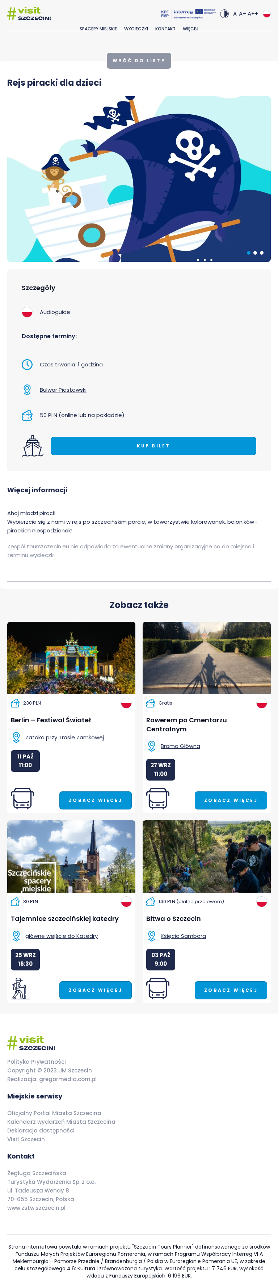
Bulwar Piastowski (63, 390)
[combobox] (267, 14)
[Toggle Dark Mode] (224, 13)
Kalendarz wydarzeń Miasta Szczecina (61, 1122)
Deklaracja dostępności (41, 1130)
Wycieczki (136, 29)
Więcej (190, 29)
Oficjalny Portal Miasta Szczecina (54, 1113)
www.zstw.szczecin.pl (36, 1208)
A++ (253, 13)
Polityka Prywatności (36, 1062)
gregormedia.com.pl (67, 1079)
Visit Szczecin (26, 1139)
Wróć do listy (139, 61)
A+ (242, 13)
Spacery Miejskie (98, 29)
